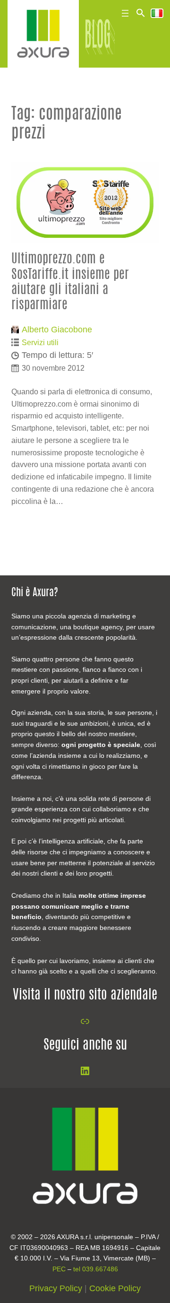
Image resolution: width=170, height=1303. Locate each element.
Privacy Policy (55, 1288)
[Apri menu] (125, 13)
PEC (59, 1269)
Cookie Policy (115, 1288)
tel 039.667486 (95, 1269)
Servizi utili (40, 342)
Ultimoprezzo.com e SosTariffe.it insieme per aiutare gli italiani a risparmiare (70, 282)
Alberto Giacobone (57, 329)
